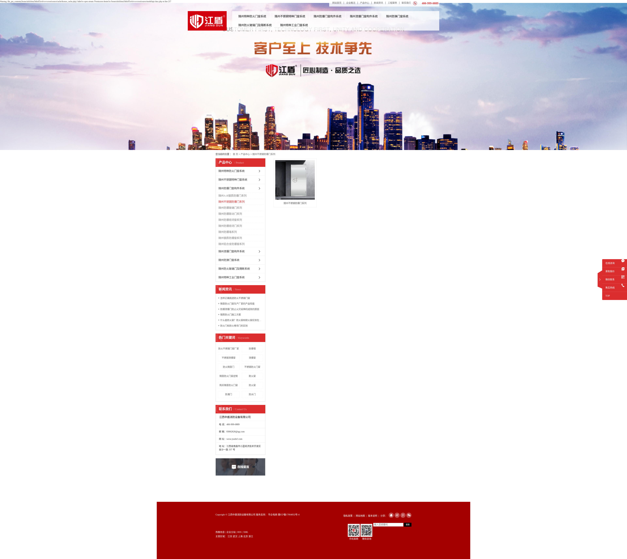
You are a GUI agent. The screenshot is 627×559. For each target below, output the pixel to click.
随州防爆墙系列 (227, 232)
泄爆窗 (252, 358)
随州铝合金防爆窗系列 (231, 244)
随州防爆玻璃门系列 (230, 207)
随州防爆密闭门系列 (230, 226)
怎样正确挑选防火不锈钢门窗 (235, 298)
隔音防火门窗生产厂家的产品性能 (237, 303)
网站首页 (336, 3)
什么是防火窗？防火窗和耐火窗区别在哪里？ (241, 320)
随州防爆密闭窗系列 (230, 219)
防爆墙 (252, 348)
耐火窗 (252, 376)
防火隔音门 (228, 367)
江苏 (230, 536)
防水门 (252, 394)
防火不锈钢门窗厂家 (228, 348)
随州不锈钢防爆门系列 (263, 154)
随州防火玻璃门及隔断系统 (255, 25)
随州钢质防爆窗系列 (230, 238)
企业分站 (231, 532)
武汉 (235, 536)
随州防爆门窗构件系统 (327, 16)
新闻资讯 (378, 3)
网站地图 (360, 516)
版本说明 (372, 516)
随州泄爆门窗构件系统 (364, 16)
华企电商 (272, 514)
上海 (240, 536)
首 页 (235, 154)
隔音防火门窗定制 (228, 376)
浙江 (251, 536)
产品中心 (364, 3)
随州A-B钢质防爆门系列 (232, 195)
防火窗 (252, 385)
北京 (245, 536)
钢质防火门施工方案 (230, 314)
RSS (239, 532)
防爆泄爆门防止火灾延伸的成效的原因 (239, 309)
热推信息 (220, 532)
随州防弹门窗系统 (397, 16)
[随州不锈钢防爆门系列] (295, 180)
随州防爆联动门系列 (230, 213)
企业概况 (350, 3)
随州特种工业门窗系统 (294, 25)
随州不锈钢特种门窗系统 (290, 16)
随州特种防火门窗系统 (252, 16)
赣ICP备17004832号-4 (288, 514)
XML (245, 532)
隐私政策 (348, 516)
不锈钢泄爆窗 (228, 358)
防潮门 (228, 394)
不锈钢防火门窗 (252, 367)
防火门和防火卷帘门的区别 (234, 326)
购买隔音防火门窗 (228, 385)
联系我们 (406, 3)
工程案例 (392, 3)
